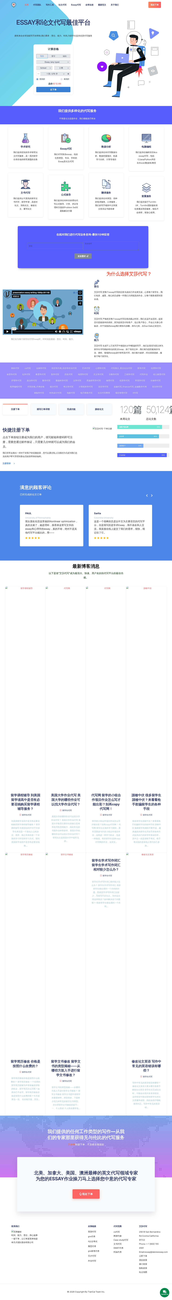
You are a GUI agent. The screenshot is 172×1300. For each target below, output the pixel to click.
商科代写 (15, 368)
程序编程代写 (16, 386)
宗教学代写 (114, 374)
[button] (86, 1194)
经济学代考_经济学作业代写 (64, 368)
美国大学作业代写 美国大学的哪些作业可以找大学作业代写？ (66, 799)
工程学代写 (129, 374)
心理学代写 (101, 368)
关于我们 (115, 4)
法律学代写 (41, 368)
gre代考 (91, 1236)
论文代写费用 (104, 393)
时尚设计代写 (55, 393)
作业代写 (92, 1261)
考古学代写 (68, 386)
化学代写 (26, 374)
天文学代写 (98, 374)
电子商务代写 (86, 393)
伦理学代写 (156, 368)
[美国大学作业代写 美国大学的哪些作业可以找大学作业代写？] (66, 687)
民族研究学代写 (94, 380)
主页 (27, 4)
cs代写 (28, 368)
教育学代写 (41, 374)
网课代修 (118, 1236)
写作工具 (50, 4)
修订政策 (143, 1264)
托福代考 (118, 1252)
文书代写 (118, 1244)
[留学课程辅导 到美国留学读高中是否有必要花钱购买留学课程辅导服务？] (25, 687)
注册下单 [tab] (15, 409)
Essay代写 (76, 4)
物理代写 (110, 380)
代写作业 (144, 374)
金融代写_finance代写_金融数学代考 (130, 386)
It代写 (135, 393)
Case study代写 (121, 1240)
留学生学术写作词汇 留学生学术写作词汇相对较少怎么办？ (106, 864)
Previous (146, 495)
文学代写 (77, 380)
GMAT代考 (118, 1248)
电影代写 (71, 393)
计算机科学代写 (86, 386)
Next (150, 495)
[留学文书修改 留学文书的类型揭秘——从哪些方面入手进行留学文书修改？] (66, 953)
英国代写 (92, 1231)
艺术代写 (86, 368)
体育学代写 (12, 374)
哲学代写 (141, 368)
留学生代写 (26, 815)
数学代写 (46, 380)
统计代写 (54, 386)
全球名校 (89, 4)
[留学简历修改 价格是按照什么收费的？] (25, 953)
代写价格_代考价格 (35, 386)
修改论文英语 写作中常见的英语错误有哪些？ (146, 1065)
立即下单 (143, 1256)
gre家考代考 (93, 1251)
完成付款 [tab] (71, 409)
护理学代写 (16, 380)
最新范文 (102, 4)
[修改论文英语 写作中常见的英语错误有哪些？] (146, 953)
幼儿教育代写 (159, 374)
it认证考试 (92, 1241)
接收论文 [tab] (99, 409)
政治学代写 (32, 380)
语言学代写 (103, 386)
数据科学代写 (62, 380)
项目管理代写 (121, 393)
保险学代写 (39, 393)
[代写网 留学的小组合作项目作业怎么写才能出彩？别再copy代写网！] (106, 687)
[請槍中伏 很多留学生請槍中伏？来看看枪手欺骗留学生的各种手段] (146, 687)
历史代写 (68, 374)
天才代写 (92, 1256)
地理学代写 (83, 374)
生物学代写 (155, 380)
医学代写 (55, 374)
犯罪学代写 (125, 380)
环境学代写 (140, 380)
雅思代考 (92, 1246)
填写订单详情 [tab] (43, 409)
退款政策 (143, 1260)
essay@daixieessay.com (156, 1252)
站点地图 (143, 1272)
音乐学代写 (157, 386)
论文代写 (62, 4)
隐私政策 (143, 1268)
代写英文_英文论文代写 (121, 368)
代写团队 (37, 4)
